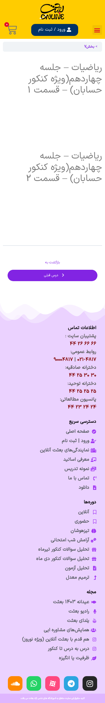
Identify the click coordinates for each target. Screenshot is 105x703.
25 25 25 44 (82, 391)
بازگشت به (52, 262)
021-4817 (86, 359)
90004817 (63, 359)
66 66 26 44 (83, 343)
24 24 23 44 (82, 407)
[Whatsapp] (34, 683)
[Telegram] (71, 683)
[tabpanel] (52, 148)
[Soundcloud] (15, 683)
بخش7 (89, 46)
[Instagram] (90, 683)
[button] (97, 30)
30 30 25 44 (82, 375)
